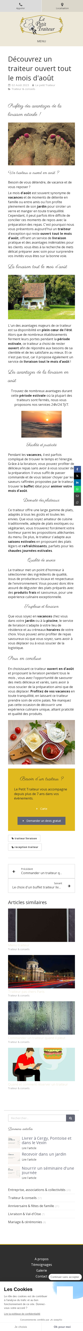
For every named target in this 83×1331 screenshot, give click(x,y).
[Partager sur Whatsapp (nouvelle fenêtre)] (77, 489)
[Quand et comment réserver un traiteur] (41, 1064)
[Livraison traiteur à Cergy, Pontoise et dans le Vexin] (14, 1142)
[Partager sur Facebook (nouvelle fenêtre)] (77, 469)
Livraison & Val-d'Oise (24, 1214)
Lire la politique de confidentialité (22, 1313)
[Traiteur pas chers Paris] (41, 971)
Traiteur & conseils (22, 1198)
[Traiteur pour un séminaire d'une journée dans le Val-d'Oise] (14, 1172)
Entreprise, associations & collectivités (36, 1190)
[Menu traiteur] (41, 925)
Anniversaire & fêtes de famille (31, 1206)
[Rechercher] (70, 1118)
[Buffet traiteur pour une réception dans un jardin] (14, 1158)
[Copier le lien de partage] (77, 502)
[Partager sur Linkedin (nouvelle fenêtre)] (77, 482)
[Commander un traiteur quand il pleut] (41, 1018)
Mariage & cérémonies (25, 1222)
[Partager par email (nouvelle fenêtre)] (77, 495)
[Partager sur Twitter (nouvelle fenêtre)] (77, 476)
